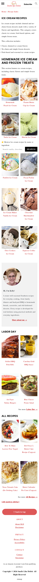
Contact (19, 554)
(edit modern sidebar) (11, 501)
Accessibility (19, 542)
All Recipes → (32, 497)
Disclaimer (19, 527)
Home (4, 11)
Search (31, 149)
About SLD (19, 524)
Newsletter (19, 558)
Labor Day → (32, 409)
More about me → (19, 320)
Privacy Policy (19, 539)
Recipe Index (13, 11)
